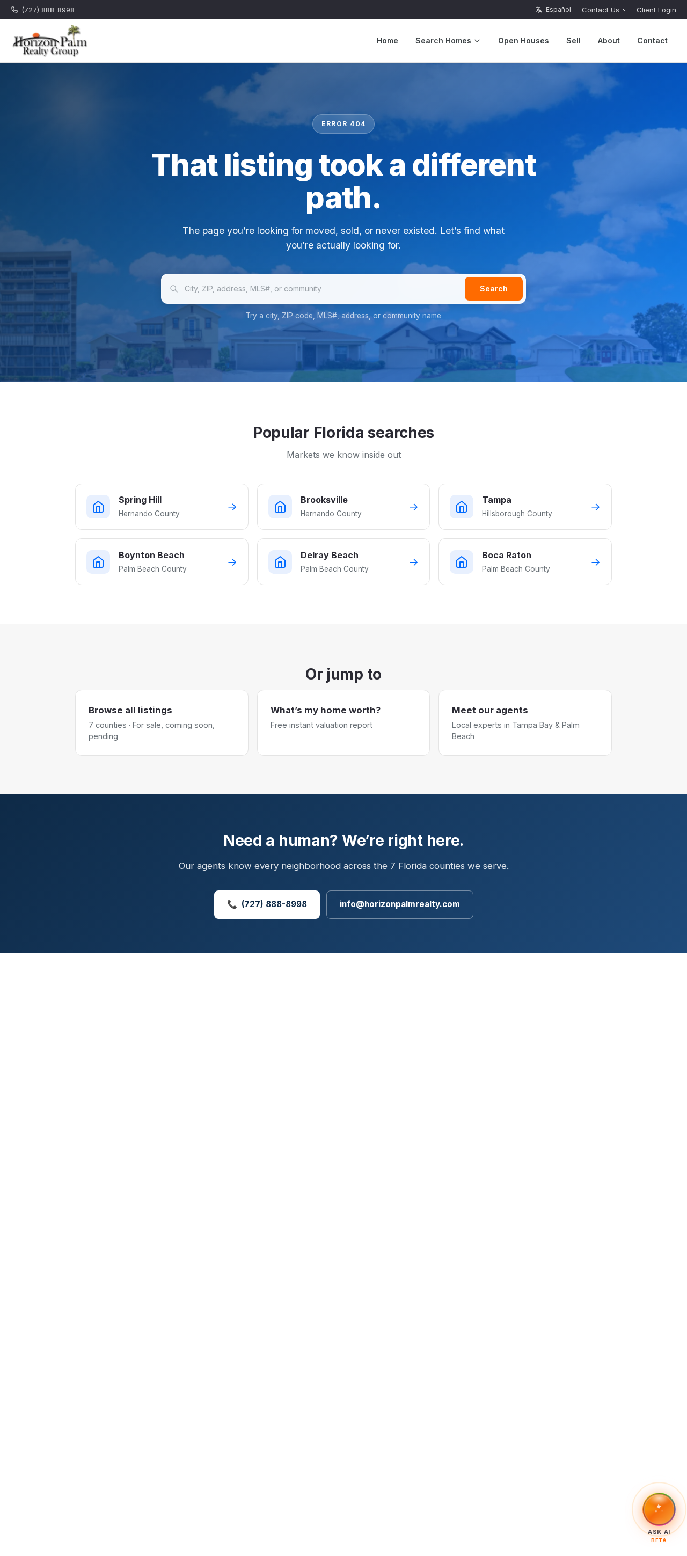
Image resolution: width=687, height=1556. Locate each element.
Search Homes (443, 40)
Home (387, 40)
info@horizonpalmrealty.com (400, 904)
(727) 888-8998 (48, 9)
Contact (652, 40)
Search (494, 288)
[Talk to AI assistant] (659, 1508)
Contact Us (600, 9)
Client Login (656, 9)
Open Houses (523, 40)
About (609, 40)
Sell (573, 40)
